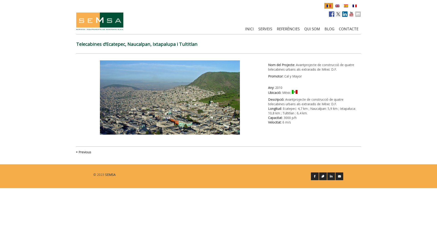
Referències (288, 28)
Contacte (348, 28)
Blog (329, 28)
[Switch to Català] (328, 6)
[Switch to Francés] (354, 6)
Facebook (315, 176)
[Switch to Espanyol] (346, 6)
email (339, 176)
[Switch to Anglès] (337, 6)
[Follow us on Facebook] (331, 14)
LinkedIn (331, 176)
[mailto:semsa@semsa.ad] (358, 14)
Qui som (312, 28)
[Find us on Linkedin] (345, 14)
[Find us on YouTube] (351, 14)
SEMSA (110, 174)
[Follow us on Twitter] (338, 14)
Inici (249, 28)
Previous (85, 152)
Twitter (323, 176)
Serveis (265, 28)
